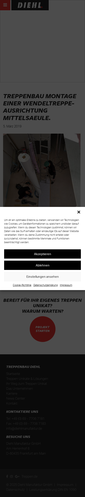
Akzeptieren (42, 254)
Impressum (66, 285)
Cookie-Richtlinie (22, 285)
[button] (79, 212)
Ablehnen (43, 265)
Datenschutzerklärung (45, 285)
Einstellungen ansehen (42, 277)
